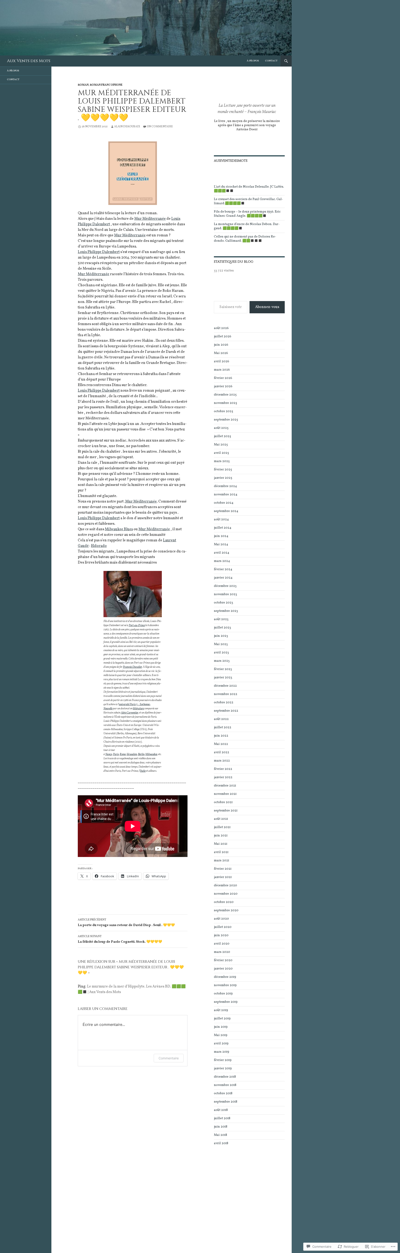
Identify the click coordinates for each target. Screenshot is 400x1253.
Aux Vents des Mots (28, 61)
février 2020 (223, 960)
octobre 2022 (223, 702)
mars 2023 (222, 661)
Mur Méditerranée (150, 218)
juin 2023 (221, 636)
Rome (123, 754)
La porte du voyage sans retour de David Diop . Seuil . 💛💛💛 (126, 922)
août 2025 (221, 428)
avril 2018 (221, 1143)
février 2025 (223, 469)
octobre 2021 (223, 802)
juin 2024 (221, 536)
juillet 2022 (222, 727)
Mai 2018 (220, 1135)
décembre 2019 (225, 977)
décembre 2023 (225, 586)
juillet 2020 (222, 927)
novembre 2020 (226, 894)
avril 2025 (221, 453)
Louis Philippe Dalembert (99, 252)
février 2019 (222, 1060)
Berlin (141, 754)
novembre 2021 (225, 794)
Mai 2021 (220, 844)
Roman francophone (106, 85)
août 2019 (221, 1010)
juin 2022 (221, 736)
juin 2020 (221, 935)
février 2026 (223, 378)
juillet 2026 (222, 336)
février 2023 (223, 669)
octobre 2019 (223, 993)
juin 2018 (220, 1127)
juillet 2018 (222, 1118)
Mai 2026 (221, 353)
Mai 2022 (221, 744)
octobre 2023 (223, 603)
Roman (83, 85)
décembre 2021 (225, 786)
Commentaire (169, 1058)
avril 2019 (221, 1043)
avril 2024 (221, 553)
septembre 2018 (225, 1102)
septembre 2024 (226, 511)
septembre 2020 (226, 910)
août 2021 (221, 819)
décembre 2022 (225, 686)
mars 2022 (222, 761)
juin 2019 (221, 1027)
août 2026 (221, 328)
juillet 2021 (222, 827)
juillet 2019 (222, 1018)
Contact (271, 61)
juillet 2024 (222, 528)
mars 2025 (222, 461)
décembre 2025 (225, 395)
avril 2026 (221, 361)
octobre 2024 (223, 503)
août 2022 (221, 719)
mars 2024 (222, 561)
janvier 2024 (223, 578)
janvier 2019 (223, 1068)
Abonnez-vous (267, 307)
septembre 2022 (226, 711)
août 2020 (221, 919)
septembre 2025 (226, 420)
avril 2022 (221, 752)
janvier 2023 (223, 677)
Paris (116, 754)
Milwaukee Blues (119, 529)
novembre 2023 (225, 594)
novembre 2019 (225, 985)
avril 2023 (221, 652)
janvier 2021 (223, 877)
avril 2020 (221, 944)
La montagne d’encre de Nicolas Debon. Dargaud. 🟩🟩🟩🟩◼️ (247, 226)
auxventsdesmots (230, 161)
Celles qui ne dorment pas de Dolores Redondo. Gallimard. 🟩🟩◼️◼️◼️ (245, 239)
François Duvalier (132, 667)
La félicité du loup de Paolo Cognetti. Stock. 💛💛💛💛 (120, 939)
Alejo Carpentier (129, 713)
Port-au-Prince (137, 625)
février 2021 (222, 869)
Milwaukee (151, 754)
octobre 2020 (224, 902)
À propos (253, 61)
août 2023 (221, 619)
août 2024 (221, 519)
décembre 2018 (225, 1077)
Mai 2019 (220, 1035)
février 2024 (223, 569)
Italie (143, 771)
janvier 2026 (223, 386)
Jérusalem (132, 754)
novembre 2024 (225, 494)
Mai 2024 (221, 544)
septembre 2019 (226, 1002)
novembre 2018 (225, 1085)
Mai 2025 (221, 444)
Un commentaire (160, 126)
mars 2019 (221, 1052)
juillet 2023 (222, 627)
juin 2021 (221, 835)
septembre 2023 (226, 611)
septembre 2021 (226, 810)
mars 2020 (222, 952)
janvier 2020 (223, 968)
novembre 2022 (225, 694)
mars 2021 (221, 860)
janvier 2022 (223, 777)
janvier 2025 (223, 478)
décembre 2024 (225, 486)
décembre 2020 (225, 885)
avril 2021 (221, 852)
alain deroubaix (127, 126)
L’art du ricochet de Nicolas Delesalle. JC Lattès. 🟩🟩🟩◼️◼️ (249, 189)
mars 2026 (222, 370)
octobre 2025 (223, 411)
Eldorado (99, 546)
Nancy (108, 754)
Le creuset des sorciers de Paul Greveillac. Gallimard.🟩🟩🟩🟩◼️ (248, 201)
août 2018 (221, 1110)
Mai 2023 (221, 644)
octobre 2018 (223, 1093)
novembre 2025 (225, 403)
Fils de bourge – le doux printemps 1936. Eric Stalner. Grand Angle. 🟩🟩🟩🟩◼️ (247, 214)
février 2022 (223, 769)
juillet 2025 (222, 436)
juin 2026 (221, 345)
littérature (138, 708)
